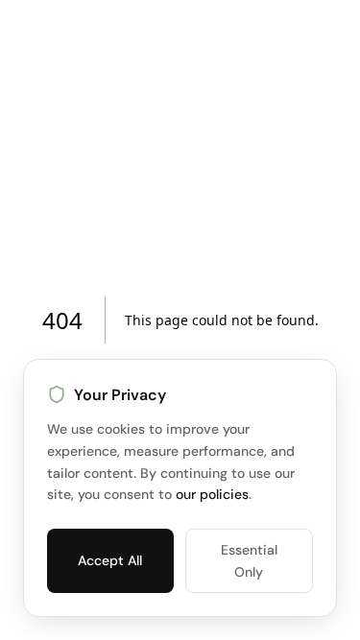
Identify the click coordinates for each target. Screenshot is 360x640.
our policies (212, 494)
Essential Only (249, 560)
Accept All (110, 560)
